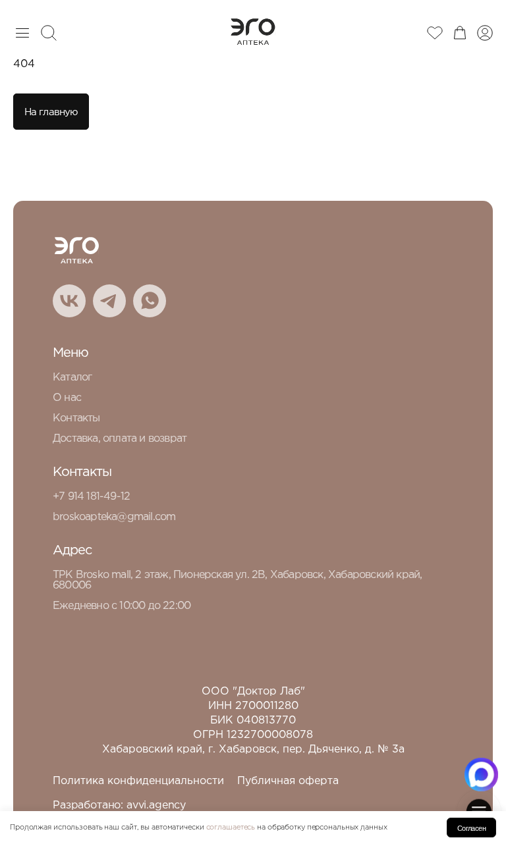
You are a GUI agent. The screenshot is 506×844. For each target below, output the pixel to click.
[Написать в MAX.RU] (481, 774)
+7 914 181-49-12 (91, 497)
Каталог (72, 377)
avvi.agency (156, 805)
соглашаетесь (231, 827)
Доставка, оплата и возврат (119, 439)
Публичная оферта (288, 781)
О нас (67, 398)
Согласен (471, 828)
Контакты (76, 418)
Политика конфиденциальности (138, 781)
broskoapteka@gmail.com (114, 517)
